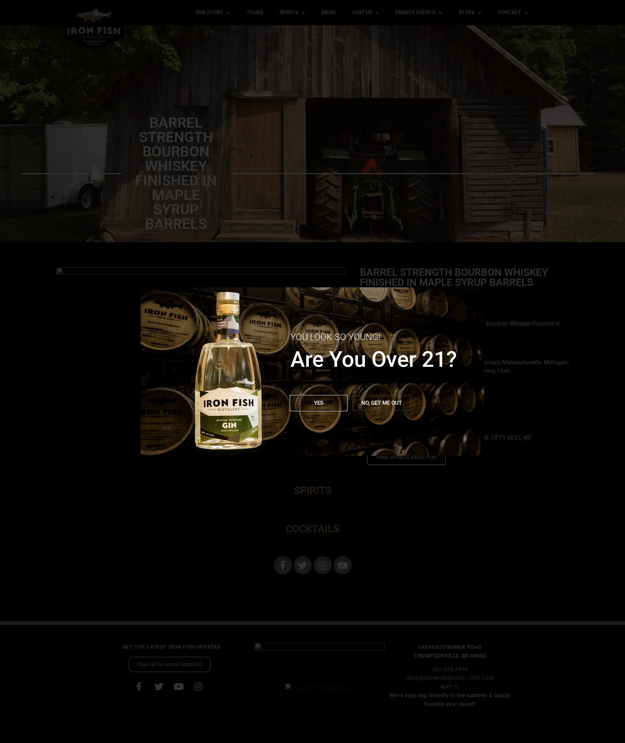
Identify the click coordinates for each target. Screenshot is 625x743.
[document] (312, 371)
